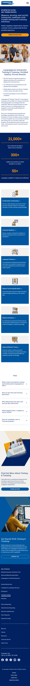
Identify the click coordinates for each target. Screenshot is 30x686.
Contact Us (15, 556)
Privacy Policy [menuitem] (14, 675)
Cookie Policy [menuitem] (14, 677)
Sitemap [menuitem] (14, 672)
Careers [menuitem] (3, 632)
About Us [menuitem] (3, 628)
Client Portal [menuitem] (4, 643)
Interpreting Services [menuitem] (6, 584)
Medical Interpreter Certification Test (10, 572)
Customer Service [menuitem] (6, 639)
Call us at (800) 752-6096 (9, 655)
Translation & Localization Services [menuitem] (10, 587)
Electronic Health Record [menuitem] (7, 611)
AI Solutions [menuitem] (4, 591)
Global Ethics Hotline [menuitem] (14, 680)
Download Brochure (15, 35)
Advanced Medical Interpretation (9, 575)
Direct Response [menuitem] (5, 615)
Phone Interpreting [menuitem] (6, 604)
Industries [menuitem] (3, 598)
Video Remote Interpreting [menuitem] (8, 608)
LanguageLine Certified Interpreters (10, 578)
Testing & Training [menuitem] (6, 595)
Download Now (15, 489)
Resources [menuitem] (4, 636)
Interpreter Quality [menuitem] (6, 618)
